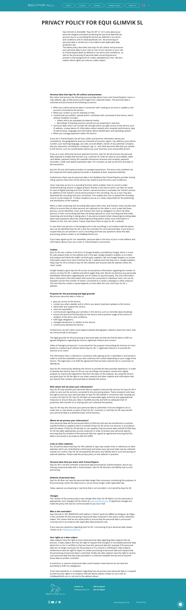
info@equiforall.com (88, 234)
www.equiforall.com (93, 39)
